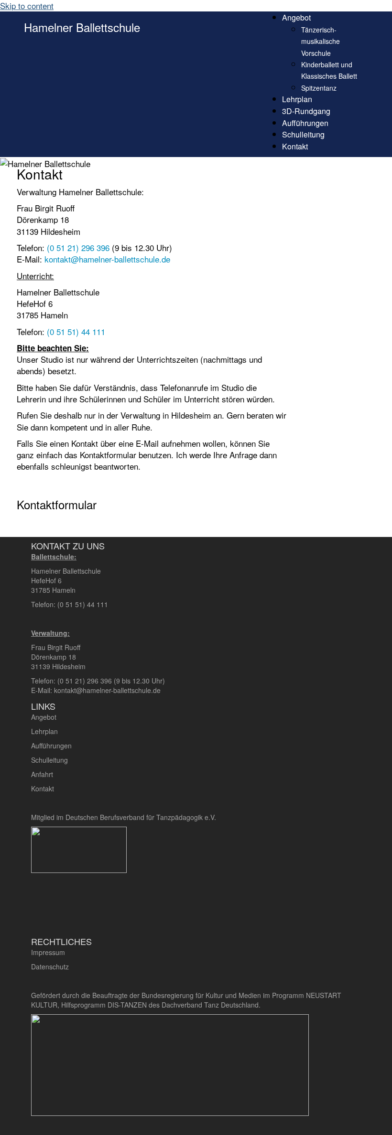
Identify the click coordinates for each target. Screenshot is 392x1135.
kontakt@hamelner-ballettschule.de (107, 259)
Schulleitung (303, 134)
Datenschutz (50, 966)
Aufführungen (305, 122)
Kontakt (295, 146)
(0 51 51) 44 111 (76, 331)
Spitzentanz (319, 88)
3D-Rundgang (306, 110)
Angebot (296, 17)
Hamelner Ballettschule (82, 27)
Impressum (48, 952)
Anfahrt (43, 774)
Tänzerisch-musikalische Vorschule (320, 41)
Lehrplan (297, 99)
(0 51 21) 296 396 (78, 247)
